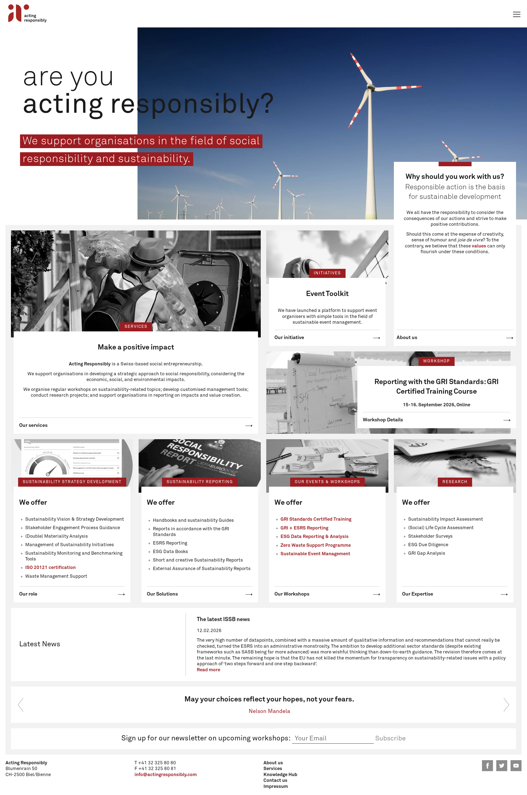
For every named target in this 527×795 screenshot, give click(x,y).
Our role (28, 594)
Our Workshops (291, 594)
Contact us (275, 780)
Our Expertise (417, 594)
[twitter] (501, 765)
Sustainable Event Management (315, 554)
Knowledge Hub (280, 775)
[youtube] (516, 765)
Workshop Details (383, 420)
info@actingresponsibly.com (165, 775)
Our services (33, 425)
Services (273, 768)
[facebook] (487, 765)
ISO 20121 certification (50, 567)
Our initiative (289, 337)
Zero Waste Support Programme (316, 545)
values (479, 246)
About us (407, 337)
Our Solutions (162, 594)
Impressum (276, 786)
